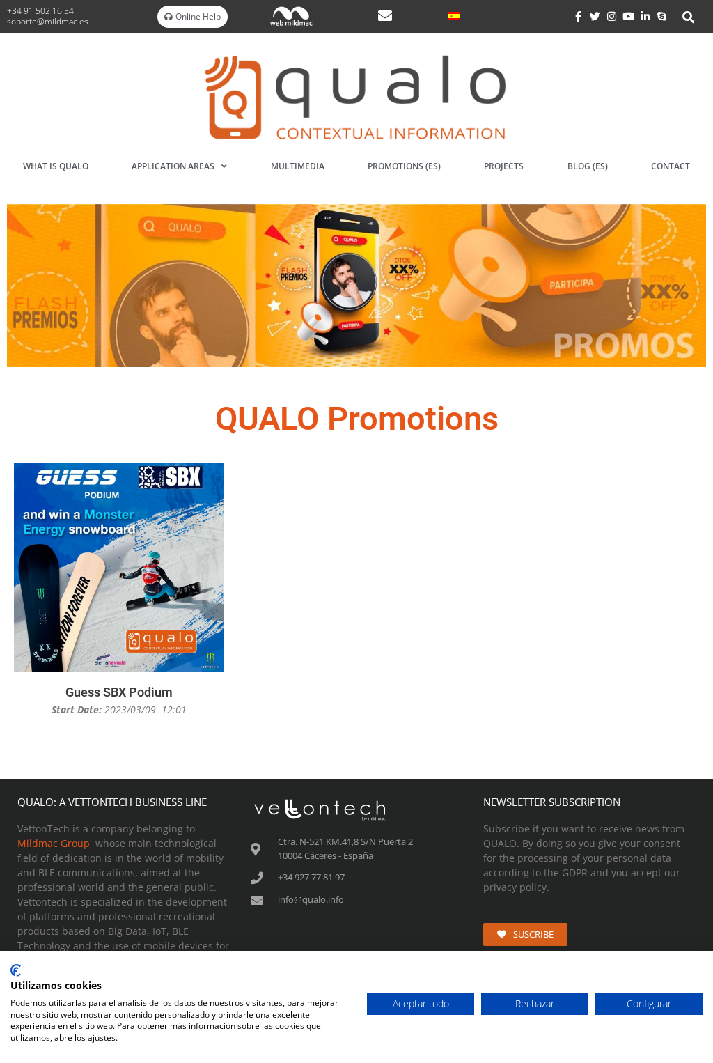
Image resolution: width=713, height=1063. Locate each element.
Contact (670, 166)
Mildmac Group (53, 843)
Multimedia (297, 166)
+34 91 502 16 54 (41, 11)
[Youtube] (628, 16)
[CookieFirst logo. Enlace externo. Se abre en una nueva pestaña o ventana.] (15, 970)
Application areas (173, 166)
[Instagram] (612, 16)
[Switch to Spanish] (454, 15)
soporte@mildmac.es (47, 21)
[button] (688, 17)
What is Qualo (55, 166)
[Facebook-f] (578, 16)
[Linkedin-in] (645, 16)
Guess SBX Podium (119, 692)
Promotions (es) (404, 166)
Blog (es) (587, 166)
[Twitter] (595, 16)
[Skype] (662, 16)
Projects (504, 166)
